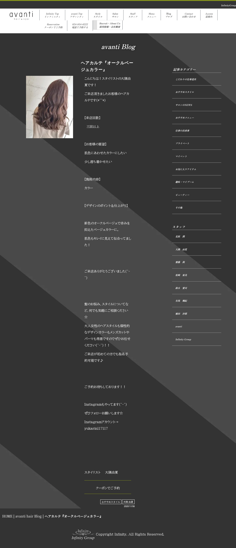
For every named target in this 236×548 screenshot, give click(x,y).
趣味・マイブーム (184, 182)
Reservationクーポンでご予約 (53, 25)
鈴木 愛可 (181, 288)
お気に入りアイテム (185, 169)
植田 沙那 (181, 313)
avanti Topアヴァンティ (77, 15)
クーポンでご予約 (108, 488)
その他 (178, 207)
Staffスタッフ (132, 15)
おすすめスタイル (111, 501)
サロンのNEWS (183, 105)
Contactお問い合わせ (189, 15)
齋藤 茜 (180, 262)
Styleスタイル (97, 15)
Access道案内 (209, 15)
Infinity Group (183, 339)
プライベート (182, 143)
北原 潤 (180, 236)
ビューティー (182, 194)
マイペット (181, 156)
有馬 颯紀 (181, 300)
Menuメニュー (151, 15)
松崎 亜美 (181, 275)
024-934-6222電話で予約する (80, 25)
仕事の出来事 (182, 130)
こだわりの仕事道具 (185, 79)
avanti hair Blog (28, 516)
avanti (178, 326)
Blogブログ (168, 15)
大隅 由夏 (128, 501)
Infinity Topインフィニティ (52, 15)
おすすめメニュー (184, 117)
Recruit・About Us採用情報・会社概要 (109, 24)
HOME (7, 516)
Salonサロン (115, 15)
